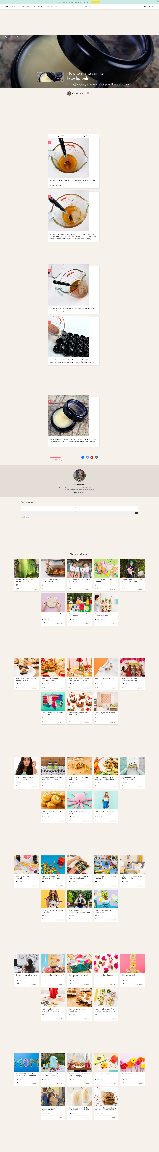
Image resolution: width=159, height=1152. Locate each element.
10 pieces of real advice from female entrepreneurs (26, 976)
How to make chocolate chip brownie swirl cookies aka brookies (105, 1110)
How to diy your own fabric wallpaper (105, 713)
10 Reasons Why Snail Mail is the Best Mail (79, 581)
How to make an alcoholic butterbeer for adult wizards (79, 1109)
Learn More (95, 2)
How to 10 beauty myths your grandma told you (26, 778)
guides (13, 37)
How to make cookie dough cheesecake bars (26, 679)
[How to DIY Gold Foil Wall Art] (53, 602)
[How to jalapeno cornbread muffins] (53, 800)
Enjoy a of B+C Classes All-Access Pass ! (74, 2)
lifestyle (140, 589)
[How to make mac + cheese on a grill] (26, 864)
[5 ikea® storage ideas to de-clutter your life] (132, 864)
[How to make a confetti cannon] (106, 568)
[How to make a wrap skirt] (106, 800)
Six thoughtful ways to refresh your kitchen (130, 778)
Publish (136, 513)
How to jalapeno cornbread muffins (52, 812)
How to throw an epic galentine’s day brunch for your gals (131, 680)
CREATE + (40, 6)
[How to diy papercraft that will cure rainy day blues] (53, 864)
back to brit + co (51, 6)
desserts (34, 688)
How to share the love (130, 1074)
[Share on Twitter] (87, 457)
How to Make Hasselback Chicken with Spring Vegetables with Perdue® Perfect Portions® (51, 582)
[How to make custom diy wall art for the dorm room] (53, 701)
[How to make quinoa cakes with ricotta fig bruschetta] (106, 766)
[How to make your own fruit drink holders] (79, 602)
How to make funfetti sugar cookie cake (79, 778)
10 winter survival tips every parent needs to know (132, 581)
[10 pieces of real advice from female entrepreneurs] (26, 963)
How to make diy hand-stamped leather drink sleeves (51, 1011)
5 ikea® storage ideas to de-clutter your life (132, 877)
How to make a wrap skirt (104, 811)
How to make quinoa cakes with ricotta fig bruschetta (105, 778)
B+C (48, 585)
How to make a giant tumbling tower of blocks (131, 976)
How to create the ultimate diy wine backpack (52, 1075)
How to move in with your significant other (51, 1109)
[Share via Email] (96, 457)
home (114, 623)
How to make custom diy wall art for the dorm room (53, 713)
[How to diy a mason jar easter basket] (106, 899)
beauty (34, 787)
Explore (7, 37)
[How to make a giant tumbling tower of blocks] (132, 963)
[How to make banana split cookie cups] (79, 701)
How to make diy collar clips (105, 679)
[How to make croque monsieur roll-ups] (53, 667)
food (35, 589)
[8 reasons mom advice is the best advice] (53, 899)
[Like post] (88, 93)
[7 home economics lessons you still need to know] (53, 766)
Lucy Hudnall (23, 585)
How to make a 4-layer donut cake (53, 976)
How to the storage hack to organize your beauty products (79, 878)
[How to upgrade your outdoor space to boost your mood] (79, 899)
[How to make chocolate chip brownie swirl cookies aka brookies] (106, 1096)
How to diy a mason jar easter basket (103, 911)
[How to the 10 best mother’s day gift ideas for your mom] (26, 1062)
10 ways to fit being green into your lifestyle (104, 615)
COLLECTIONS (31, 6)
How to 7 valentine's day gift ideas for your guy (79, 1075)
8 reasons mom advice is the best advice (52, 911)
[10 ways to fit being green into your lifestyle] (106, 602)
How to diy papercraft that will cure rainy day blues (52, 877)
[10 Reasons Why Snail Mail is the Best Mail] (79, 568)
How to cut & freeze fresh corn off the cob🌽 (25, 581)
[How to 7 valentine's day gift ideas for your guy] (79, 1062)
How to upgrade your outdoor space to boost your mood (79, 912)
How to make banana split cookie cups (78, 713)
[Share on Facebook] (82, 457)
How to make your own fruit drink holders (79, 615)
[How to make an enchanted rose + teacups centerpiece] (79, 667)
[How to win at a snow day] (106, 1062)
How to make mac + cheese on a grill (26, 877)
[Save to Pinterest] (91, 457)
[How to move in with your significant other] (53, 1096)
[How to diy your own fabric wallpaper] (106, 701)
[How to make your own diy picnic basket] (79, 963)
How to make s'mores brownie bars (77, 1010)
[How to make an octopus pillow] (79, 800)
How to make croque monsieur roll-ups (50, 679)
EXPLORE (21, 6)
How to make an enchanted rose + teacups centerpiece (79, 679)
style (114, 688)
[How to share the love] (132, 1062)
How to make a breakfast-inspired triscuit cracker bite (105, 1010)
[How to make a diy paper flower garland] (106, 963)
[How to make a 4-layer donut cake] (53, 963)
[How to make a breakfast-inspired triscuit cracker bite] (106, 997)
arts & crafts (86, 589)
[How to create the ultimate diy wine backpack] (53, 1062)
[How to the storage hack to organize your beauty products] (79, 864)
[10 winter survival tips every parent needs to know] (132, 568)
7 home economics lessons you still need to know (52, 778)
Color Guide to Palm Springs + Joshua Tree (106, 877)
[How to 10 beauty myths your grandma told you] (26, 766)
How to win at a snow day (104, 1074)
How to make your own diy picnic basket (78, 976)
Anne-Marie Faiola (79, 484)
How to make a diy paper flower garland (104, 976)
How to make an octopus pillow (78, 812)
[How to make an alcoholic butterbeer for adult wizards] (79, 1096)
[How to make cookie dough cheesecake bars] (26, 667)
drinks (87, 1117)
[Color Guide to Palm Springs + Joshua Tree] (106, 864)
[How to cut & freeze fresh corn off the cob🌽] (26, 568)
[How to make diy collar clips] (106, 667)
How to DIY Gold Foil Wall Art (53, 614)
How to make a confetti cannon (104, 581)
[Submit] (145, 6)
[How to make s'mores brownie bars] (79, 997)
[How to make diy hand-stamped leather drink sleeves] (53, 997)
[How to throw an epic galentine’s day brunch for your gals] (132, 667)
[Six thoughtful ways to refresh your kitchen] (132, 766)
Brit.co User (75, 93)
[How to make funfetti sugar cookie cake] (79, 766)
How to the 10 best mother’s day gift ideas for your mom (26, 1075)
